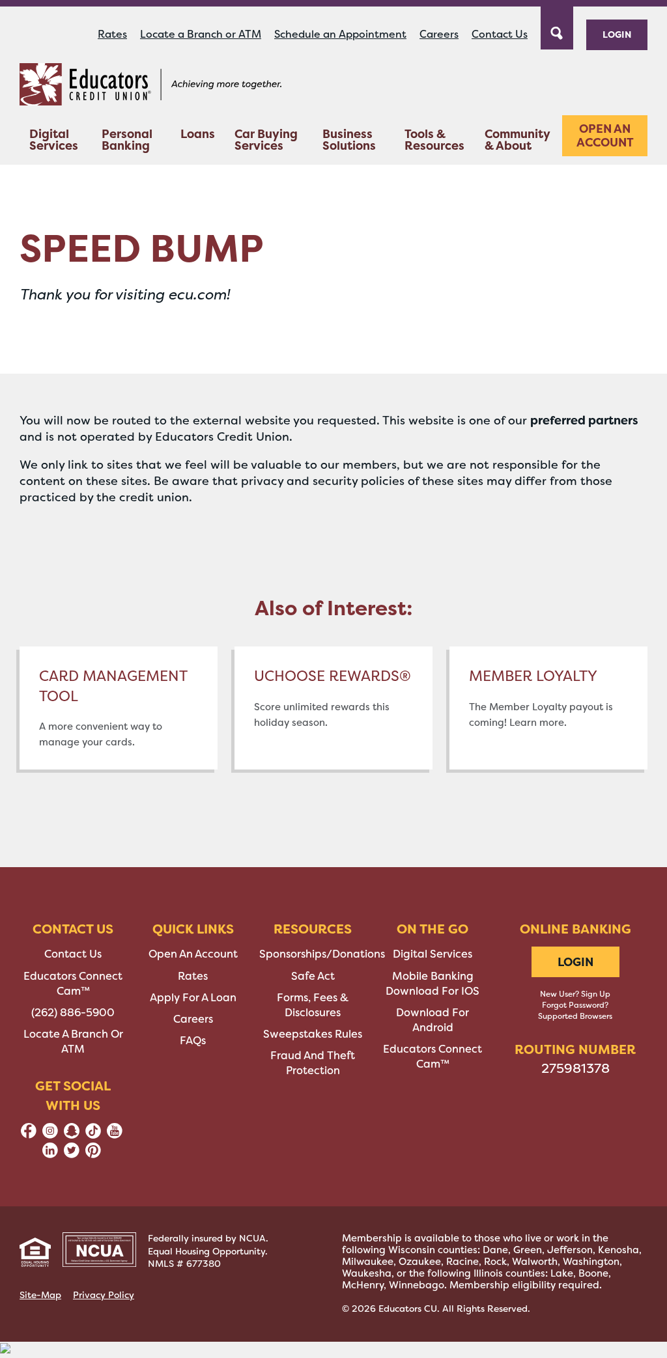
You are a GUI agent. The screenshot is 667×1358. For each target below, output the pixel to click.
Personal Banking (127, 140)
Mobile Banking (433, 976)
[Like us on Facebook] (28, 1135)
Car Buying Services (266, 140)
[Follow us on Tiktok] (93, 1135)
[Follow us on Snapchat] (71, 1135)
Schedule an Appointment (340, 34)
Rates (112, 34)
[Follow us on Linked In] (50, 1154)
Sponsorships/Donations (322, 954)
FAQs (193, 1040)
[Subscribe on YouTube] (114, 1135)
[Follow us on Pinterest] (93, 1154)
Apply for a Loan (193, 998)
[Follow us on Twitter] (71, 1154)
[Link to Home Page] (150, 86)
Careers (439, 34)
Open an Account (605, 135)
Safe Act (313, 976)
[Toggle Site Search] (557, 26)
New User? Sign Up (575, 994)
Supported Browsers (575, 1016)
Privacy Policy (103, 1295)
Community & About (517, 140)
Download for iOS (432, 991)
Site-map (40, 1295)
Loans (197, 134)
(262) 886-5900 (73, 1012)
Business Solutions (349, 140)
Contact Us (500, 34)
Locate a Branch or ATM (200, 34)
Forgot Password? (575, 1005)
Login (617, 34)
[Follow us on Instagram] (50, 1135)
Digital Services (53, 140)
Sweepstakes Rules (312, 1034)
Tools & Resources (434, 140)
